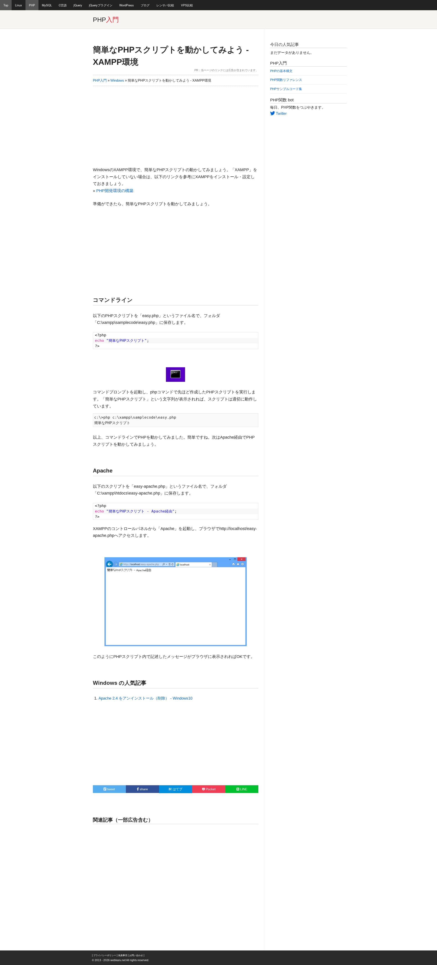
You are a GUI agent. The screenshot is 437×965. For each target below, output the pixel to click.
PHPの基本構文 (281, 71)
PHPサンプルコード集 (286, 89)
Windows (117, 80)
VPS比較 (187, 5)
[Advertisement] (176, 124)
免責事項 (122, 955)
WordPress (126, 5)
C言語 (63, 5)
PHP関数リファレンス (286, 80)
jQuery (78, 5)
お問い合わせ (136, 955)
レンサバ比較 (165, 5)
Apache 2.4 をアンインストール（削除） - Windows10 (145, 698)
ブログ (145, 5)
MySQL (47, 5)
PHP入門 (100, 80)
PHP (32, 5)
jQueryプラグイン (100, 5)
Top (5, 5)
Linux (18, 5)
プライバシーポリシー (104, 955)
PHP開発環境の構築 (114, 190)
